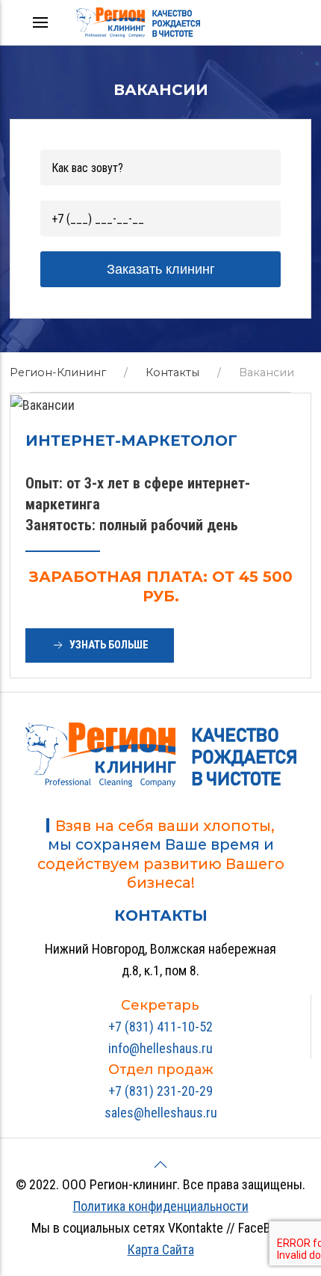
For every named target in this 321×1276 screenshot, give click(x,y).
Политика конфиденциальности (161, 1206)
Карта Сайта (161, 1249)
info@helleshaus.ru (160, 1048)
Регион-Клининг (58, 372)
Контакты (172, 372)
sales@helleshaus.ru (161, 1112)
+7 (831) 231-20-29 (160, 1091)
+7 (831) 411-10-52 (160, 1026)
